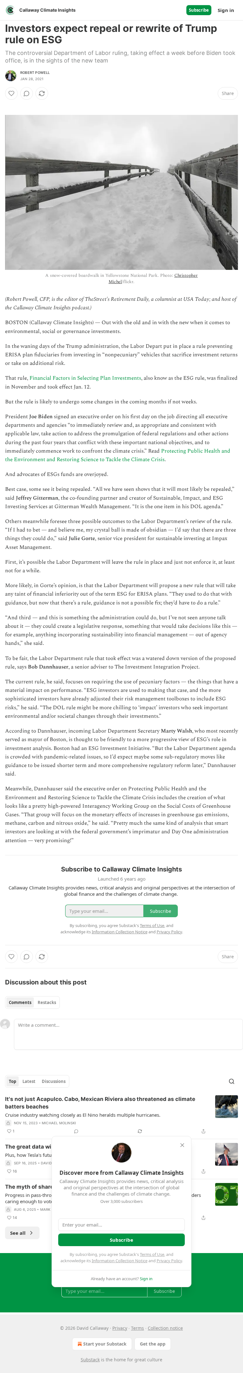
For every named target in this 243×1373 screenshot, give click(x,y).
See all (18, 1233)
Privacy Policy (169, 1260)
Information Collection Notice (119, 1260)
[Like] (11, 93)
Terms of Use (152, 1254)
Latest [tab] (28, 1081)
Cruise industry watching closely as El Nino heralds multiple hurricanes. (82, 1115)
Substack (90, 1360)
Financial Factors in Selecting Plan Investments (85, 378)
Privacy (119, 1328)
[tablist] (32, 1002)
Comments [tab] (20, 1002)
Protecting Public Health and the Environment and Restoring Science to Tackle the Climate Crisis (117, 455)
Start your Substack (105, 1344)
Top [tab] (12, 1081)
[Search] (231, 1081)
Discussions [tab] (53, 1081)
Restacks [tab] (47, 1002)
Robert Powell (35, 72)
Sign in (226, 10)
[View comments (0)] (26, 93)
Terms (137, 1328)
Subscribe (199, 10)
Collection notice (165, 1328)
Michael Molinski (59, 1123)
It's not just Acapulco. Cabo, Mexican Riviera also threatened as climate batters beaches (100, 1103)
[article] (121, 1115)
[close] (182, 1145)
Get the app (152, 1344)
